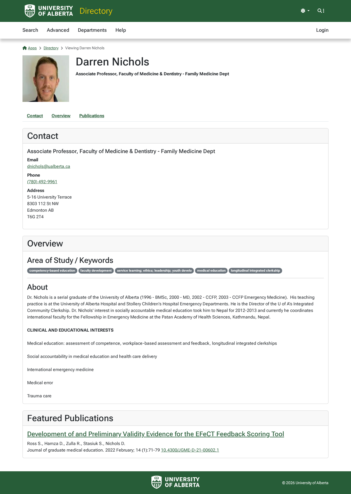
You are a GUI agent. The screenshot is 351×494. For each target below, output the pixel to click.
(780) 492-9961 (42, 181)
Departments (92, 30)
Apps (32, 48)
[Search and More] (321, 11)
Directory (96, 11)
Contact (35, 115)
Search (30, 30)
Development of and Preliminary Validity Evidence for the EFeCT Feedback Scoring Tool (155, 434)
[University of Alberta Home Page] (48, 11)
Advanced (58, 30)
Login (322, 30)
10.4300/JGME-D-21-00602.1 (190, 450)
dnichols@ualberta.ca (48, 166)
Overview (61, 115)
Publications (91, 115)
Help (120, 30)
